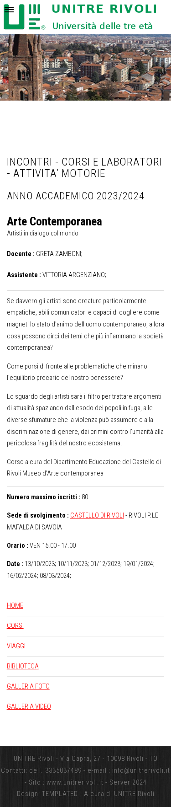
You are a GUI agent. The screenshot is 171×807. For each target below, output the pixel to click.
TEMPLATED (60, 794)
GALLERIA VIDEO (29, 706)
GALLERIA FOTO (28, 686)
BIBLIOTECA (23, 666)
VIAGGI (16, 646)
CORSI (15, 625)
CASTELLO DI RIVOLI (97, 515)
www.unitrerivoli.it (75, 782)
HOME (15, 605)
